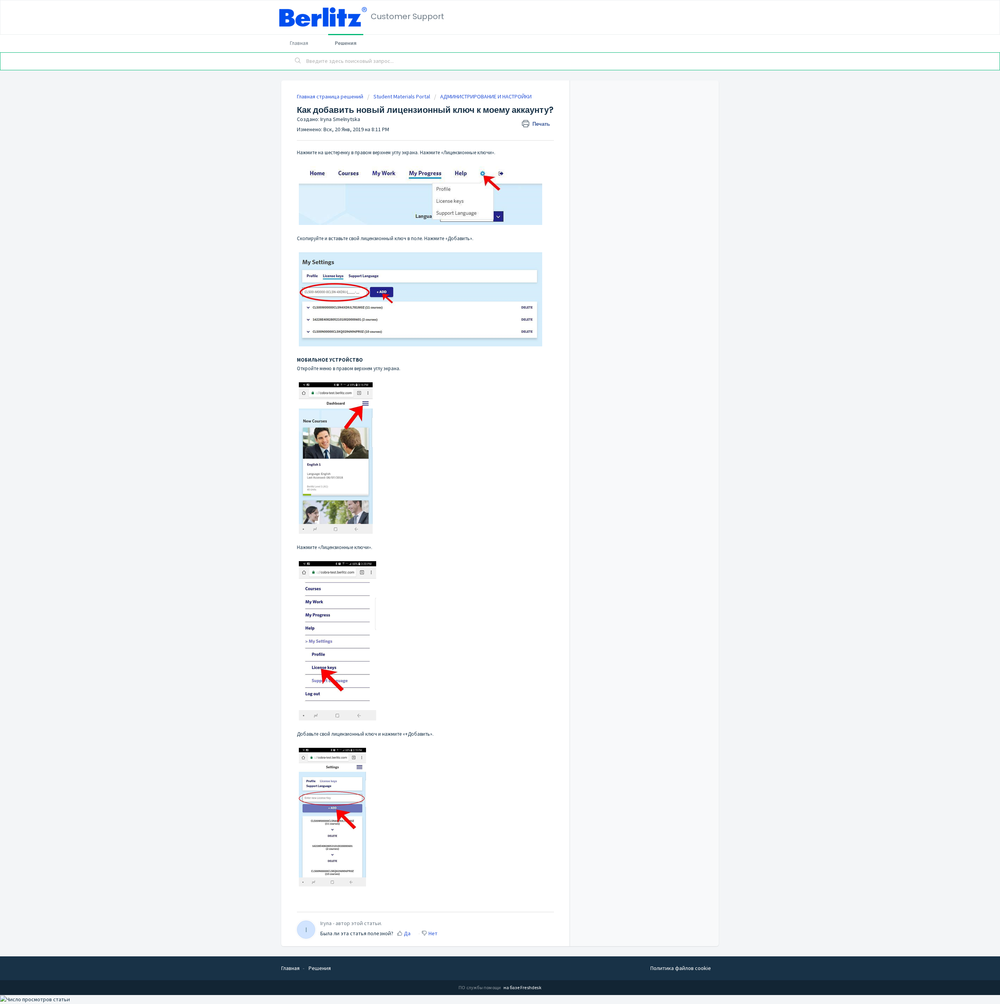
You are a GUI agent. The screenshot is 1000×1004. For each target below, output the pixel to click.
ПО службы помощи (480, 987)
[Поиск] (298, 61)
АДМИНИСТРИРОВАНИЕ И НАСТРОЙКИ (486, 96)
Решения (346, 42)
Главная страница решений (330, 96)
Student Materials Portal (401, 96)
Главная (299, 42)
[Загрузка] (485, 411)
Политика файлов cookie (680, 968)
